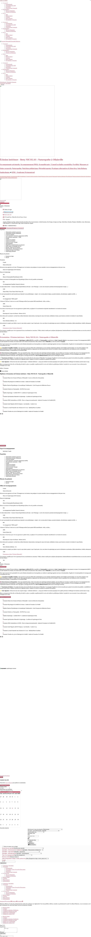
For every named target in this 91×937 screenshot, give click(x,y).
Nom (1, 925)
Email (1, 926)
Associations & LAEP (11, 5)
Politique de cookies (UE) (8, 914)
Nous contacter (9, 18)
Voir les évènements (10, 10)
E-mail (3, 860)
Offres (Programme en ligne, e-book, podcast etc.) (14, 858)
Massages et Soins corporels (46, 176)
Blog (7, 14)
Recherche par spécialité (8, 848)
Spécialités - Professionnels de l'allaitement (12, 850)
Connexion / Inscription (8, 865)
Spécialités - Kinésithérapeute (9, 853)
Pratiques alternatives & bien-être (64, 168)
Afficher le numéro (8, 212)
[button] (2, 775)
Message (2, 932)
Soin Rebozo (82, 168)
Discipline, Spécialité (32, 830)
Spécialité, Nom (31, 833)
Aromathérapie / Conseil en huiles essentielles (55, 164)
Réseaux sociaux (6, 856)
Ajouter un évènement (11, 12)
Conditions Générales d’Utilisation (10, 910)
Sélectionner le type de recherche (35, 829)
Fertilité (76, 164)
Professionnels (9, 4)
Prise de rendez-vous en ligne (11, 846)
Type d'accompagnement (8, 855)
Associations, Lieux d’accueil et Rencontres (15, 869)
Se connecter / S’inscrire (11, 19)
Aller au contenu (3, 0)
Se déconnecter (6, 881)
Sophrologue (4, 172)
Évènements (5, 9)
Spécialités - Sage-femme (8, 851)
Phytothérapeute (45, 168)
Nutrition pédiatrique (30, 168)
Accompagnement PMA (29, 164)
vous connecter (8, 782)
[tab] (3, 228)
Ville (29, 837)
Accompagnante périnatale (10, 164)
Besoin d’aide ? (9, 16)
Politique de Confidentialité (9, 912)
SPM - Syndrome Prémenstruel (23, 172)
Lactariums (8, 7)
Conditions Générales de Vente (10, 911)
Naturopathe (16, 168)
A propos (8, 17)
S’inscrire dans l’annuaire (11, 8)
